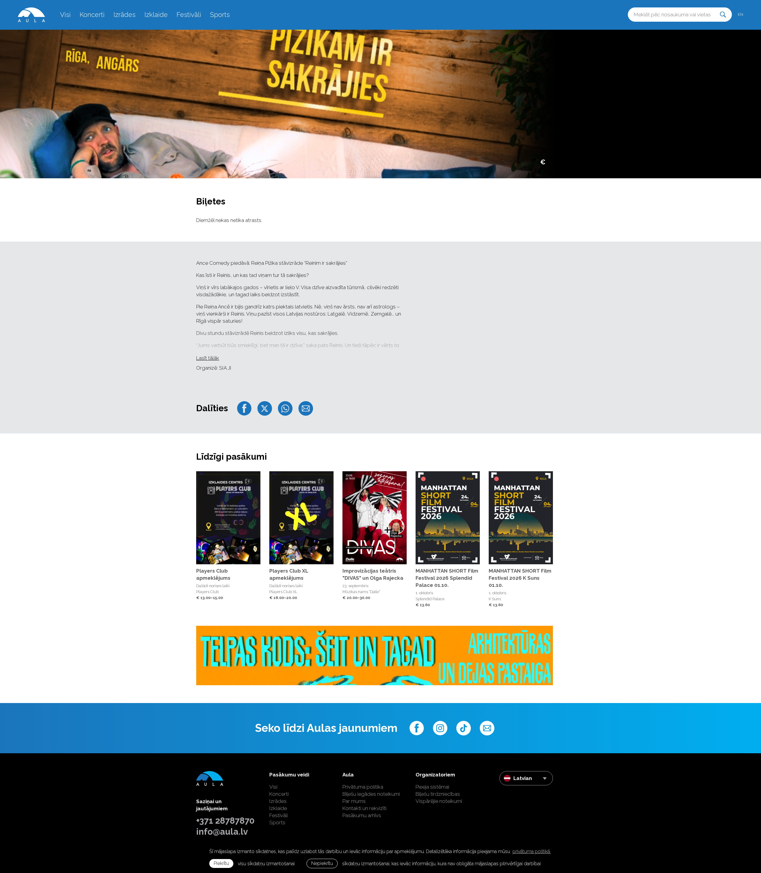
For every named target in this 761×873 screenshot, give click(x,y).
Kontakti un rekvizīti (364, 808)
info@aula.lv (222, 832)
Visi (65, 14)
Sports (220, 14)
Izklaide (156, 14)
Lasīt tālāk (207, 358)
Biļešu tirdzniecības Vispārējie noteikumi (439, 797)
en (740, 14)
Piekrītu (221, 863)
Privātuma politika (362, 787)
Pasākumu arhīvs (361, 815)
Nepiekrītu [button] (322, 863)
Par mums (354, 801)
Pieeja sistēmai (432, 787)
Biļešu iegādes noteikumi (371, 794)
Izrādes (125, 14)
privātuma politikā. (531, 851)
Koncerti (92, 14)
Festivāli (189, 14)
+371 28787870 (225, 821)
